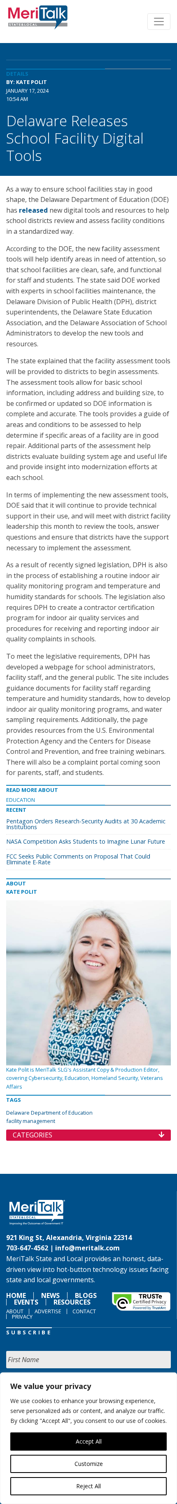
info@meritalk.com (87, 1247)
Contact (84, 1311)
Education (20, 800)
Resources (72, 1302)
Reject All (88, 1486)
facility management (30, 1121)
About (14, 1311)
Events (26, 1302)
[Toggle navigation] (158, 21)
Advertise (48, 1311)
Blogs (86, 1295)
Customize (89, 1464)
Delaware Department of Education (49, 1112)
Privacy (22, 1316)
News (50, 1295)
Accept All (89, 1441)
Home (16, 1295)
